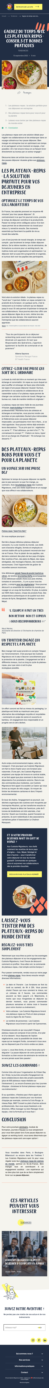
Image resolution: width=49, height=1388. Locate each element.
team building (16, 408)
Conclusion (13, 128)
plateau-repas (14, 975)
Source (4, 326)
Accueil (4, 16)
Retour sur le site (24, 7)
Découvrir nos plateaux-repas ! (23, 874)
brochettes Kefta (25, 576)
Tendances (14, 16)
